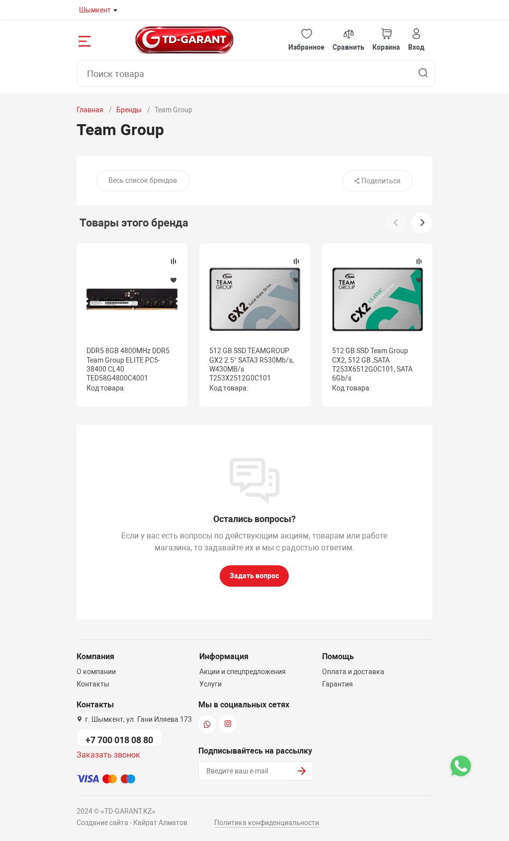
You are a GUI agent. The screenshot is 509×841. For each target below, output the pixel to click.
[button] (306, 40)
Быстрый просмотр (132, 299)
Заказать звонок (108, 755)
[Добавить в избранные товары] (173, 280)
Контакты (93, 684)
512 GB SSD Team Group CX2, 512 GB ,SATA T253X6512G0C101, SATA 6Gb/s (372, 364)
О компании (96, 672)
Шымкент (95, 10)
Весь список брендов (142, 180)
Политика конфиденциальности (266, 823)
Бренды (129, 110)
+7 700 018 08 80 (119, 740)
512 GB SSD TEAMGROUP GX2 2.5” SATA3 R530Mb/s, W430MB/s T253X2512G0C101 (251, 364)
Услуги (210, 684)
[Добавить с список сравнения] (173, 261)
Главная (90, 110)
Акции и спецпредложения (242, 672)
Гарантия (337, 684)
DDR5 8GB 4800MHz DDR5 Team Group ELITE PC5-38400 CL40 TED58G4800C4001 (128, 364)
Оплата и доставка (353, 672)
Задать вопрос (254, 576)
